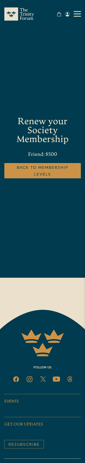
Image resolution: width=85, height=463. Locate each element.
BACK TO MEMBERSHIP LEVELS (42, 171)
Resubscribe (24, 445)
